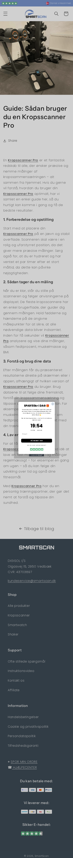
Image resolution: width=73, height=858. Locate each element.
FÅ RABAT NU (36, 440)
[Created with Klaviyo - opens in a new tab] (36, 455)
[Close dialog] (53, 404)
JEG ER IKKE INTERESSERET (36, 445)
